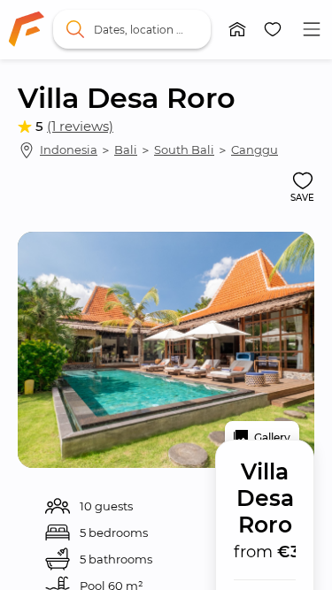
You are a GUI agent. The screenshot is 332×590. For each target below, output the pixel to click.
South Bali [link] (184, 149)
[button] (237, 29)
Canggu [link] (254, 149)
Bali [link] (125, 149)
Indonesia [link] (68, 149)
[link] (26, 29)
